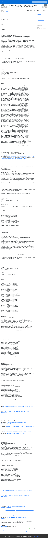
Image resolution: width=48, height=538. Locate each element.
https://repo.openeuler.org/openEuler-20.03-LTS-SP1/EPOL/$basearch (17, 431)
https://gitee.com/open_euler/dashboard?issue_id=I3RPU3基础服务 (15, 158)
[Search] (46, 2)
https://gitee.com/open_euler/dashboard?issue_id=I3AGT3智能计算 (21, 156)
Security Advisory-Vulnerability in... (4, 7)
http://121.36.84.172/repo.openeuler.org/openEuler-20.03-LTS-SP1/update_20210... (19, 406)
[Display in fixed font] (33, 529)
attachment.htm (4, 526)
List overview (39, 14)
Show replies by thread (30, 531)
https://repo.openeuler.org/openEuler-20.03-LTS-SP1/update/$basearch (20, 426)
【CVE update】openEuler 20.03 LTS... (43, 7)
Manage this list (28, 1)
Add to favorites (41, 20)
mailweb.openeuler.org (6, 2)
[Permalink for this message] (34, 529)
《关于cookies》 (36, 536)
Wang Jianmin (7, 11)
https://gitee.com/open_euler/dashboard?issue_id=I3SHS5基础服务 (16, 154)
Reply (2, 529)
